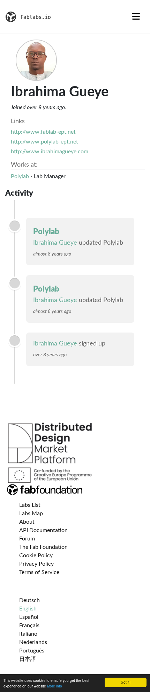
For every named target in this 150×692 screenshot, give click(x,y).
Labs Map (31, 513)
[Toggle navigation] (136, 17)
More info (54, 685)
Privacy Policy (36, 564)
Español (28, 617)
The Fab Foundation (43, 547)
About (27, 522)
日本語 (27, 659)
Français (29, 625)
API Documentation (43, 530)
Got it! (125, 682)
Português (31, 650)
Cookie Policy (36, 555)
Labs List (29, 505)
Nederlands (33, 642)
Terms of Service (39, 572)
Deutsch (29, 600)
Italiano (28, 634)
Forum (27, 538)
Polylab (20, 176)
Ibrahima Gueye (55, 243)
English (28, 608)
